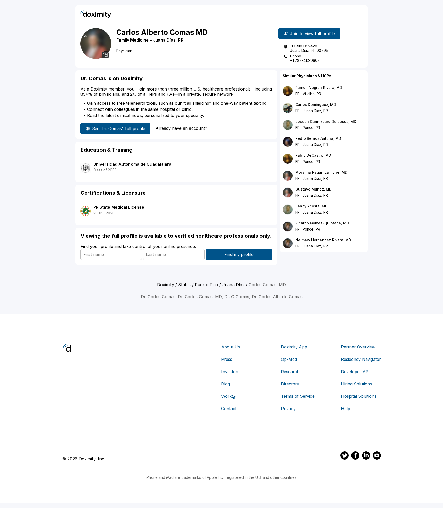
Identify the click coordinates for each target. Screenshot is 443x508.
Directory (290, 383)
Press (226, 359)
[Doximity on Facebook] (355, 456)
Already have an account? (181, 128)
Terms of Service (298, 396)
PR (180, 40)
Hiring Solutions (356, 383)
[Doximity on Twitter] (344, 456)
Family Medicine (132, 40)
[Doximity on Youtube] (377, 456)
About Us (230, 347)
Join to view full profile (312, 33)
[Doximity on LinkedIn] (366, 456)
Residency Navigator (361, 359)
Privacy (288, 408)
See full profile (118, 128)
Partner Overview (358, 347)
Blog (225, 383)
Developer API (355, 371)
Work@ (228, 396)
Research (290, 371)
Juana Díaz (164, 40)
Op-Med (289, 359)
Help (345, 408)
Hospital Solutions (358, 396)
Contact (228, 408)
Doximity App (294, 347)
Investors (230, 371)
